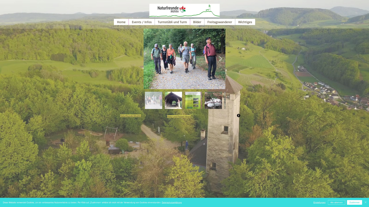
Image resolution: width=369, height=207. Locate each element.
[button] (197, 22)
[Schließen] (365, 202)
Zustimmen (354, 202)
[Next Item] (220, 59)
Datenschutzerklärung (172, 202)
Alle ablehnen (336, 202)
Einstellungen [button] (319, 202)
